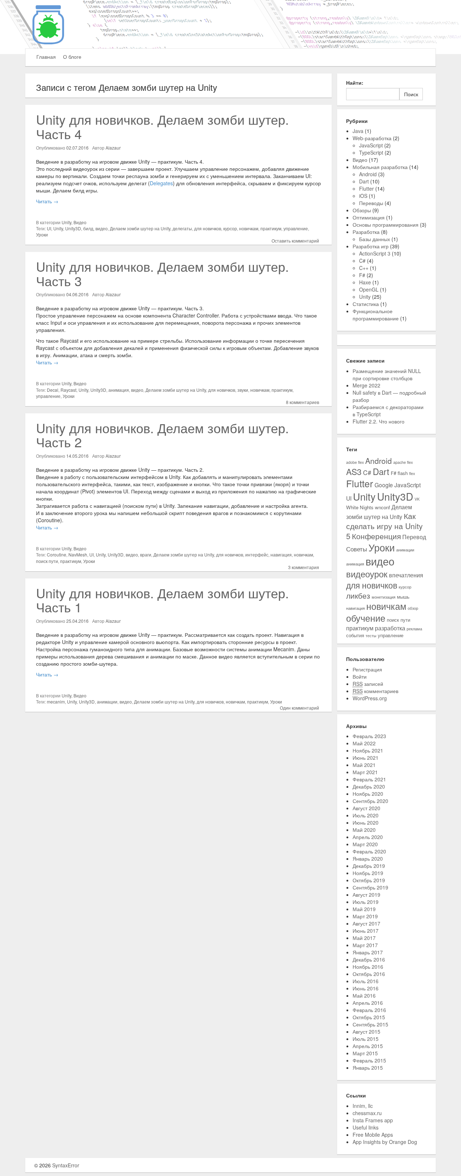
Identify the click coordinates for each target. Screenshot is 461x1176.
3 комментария (303, 567)
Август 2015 (366, 1031)
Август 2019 (366, 894)
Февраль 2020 (369, 851)
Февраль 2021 (369, 779)
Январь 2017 (368, 952)
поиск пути (47, 561)
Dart (364, 181)
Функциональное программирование (376, 314)
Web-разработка (372, 138)
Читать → (47, 201)
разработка (390, 628)
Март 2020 (365, 844)
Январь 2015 (368, 1067)
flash (403, 473)
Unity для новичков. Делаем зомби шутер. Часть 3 (162, 273)
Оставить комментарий (295, 241)
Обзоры (362, 210)
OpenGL (369, 289)
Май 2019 (364, 909)
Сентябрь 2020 (370, 800)
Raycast (68, 390)
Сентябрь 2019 (370, 887)
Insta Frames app (373, 1120)
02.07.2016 (77, 148)
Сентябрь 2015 (370, 1024)
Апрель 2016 (368, 1002)
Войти (360, 676)
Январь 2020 (368, 858)
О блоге (72, 56)
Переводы (371, 203)
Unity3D (73, 228)
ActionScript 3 (374, 253)
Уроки (42, 234)
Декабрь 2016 (369, 959)
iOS (363, 195)
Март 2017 (365, 945)
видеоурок (367, 573)
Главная (46, 56)
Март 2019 (365, 916)
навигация (281, 554)
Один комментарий (299, 708)
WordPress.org (370, 698)
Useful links (366, 1127)
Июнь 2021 (366, 757)
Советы (356, 548)
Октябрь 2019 (369, 880)
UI (49, 228)
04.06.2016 (77, 294)
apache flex (403, 462)
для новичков (207, 228)
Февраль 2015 (369, 1060)
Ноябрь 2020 (368, 793)
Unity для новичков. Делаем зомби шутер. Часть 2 (162, 434)
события (355, 635)
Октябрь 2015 (369, 1017)
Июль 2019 (366, 901)
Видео (79, 222)
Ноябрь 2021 (368, 750)
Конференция (376, 536)
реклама (414, 628)
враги (145, 554)
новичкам (248, 228)
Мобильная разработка (380, 166)
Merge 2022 (366, 385)
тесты (371, 635)
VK (417, 499)
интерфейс (256, 554)
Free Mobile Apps (373, 1134)
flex (412, 473)
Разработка (366, 231)
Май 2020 (364, 829)
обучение (365, 618)
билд (88, 228)
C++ (363, 267)
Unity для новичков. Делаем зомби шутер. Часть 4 (162, 126)
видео (101, 228)
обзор (413, 608)
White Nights (359, 507)
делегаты (182, 228)
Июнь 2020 (366, 822)
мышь (403, 596)
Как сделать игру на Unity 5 (384, 525)
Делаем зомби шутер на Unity (140, 228)
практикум (270, 228)
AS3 (354, 471)
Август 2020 (366, 808)
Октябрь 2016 (369, 973)
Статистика (366, 303)
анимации (107, 701)
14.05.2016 (77, 456)
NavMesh (77, 554)
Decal (52, 390)
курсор (230, 228)
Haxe (365, 282)
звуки (242, 390)
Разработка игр (371, 246)
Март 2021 (365, 772)
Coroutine (56, 554)
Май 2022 (364, 743)
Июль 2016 (366, 981)
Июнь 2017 (366, 930)
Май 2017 (364, 937)
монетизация (383, 597)
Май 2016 (364, 995)
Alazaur (113, 148)
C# (362, 260)
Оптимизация (369, 217)
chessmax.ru (367, 1113)
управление (295, 228)
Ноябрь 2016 (368, 966)
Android (368, 174)
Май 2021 (364, 764)
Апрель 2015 (368, 1045)
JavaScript (371, 145)
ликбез (358, 595)
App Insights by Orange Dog (385, 1141)
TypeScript (371, 152)
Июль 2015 (366, 1038)
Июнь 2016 (366, 988)
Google (384, 485)
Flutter (366, 188)
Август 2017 (366, 923)
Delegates (161, 183)
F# (362, 275)
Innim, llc (363, 1105)
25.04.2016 (77, 621)
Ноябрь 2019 (368, 873)
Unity (66, 222)
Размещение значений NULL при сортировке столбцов (387, 374)
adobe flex (355, 462)
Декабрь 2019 (369, 865)
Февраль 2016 (369, 1009)
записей (368, 683)
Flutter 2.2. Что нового (378, 421)
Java (358, 130)
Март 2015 (365, 1053)
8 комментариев (302, 402)
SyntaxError (65, 1165)
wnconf (382, 507)
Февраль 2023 (369, 736)
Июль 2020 (366, 815)
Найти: (354, 82)
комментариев (375, 690)
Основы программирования (386, 224)
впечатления (406, 575)
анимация (118, 390)
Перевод (414, 537)
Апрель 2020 (368, 836)
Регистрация (367, 669)
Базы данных (374, 239)
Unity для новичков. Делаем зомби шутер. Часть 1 (162, 599)
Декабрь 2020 (369, 786)
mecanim (56, 701)
